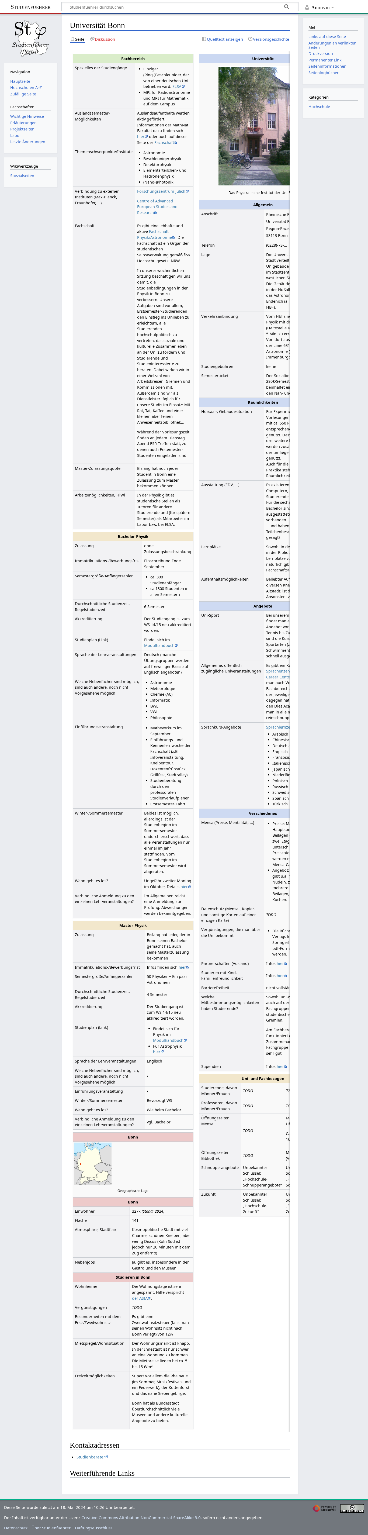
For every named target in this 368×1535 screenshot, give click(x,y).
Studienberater (91, 1457)
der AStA (140, 1298)
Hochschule (319, 106)
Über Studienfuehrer (51, 1527)
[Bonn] (80, 1164)
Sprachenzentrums (283, 671)
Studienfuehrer (31, 7)
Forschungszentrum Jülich (161, 191)
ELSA (176, 86)
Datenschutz (15, 1527)
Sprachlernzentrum (284, 727)
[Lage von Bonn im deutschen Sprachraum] (93, 1163)
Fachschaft (164, 142)
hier (140, 136)
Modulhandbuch (159, 645)
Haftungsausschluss (93, 1527)
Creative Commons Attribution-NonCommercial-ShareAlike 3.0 (141, 1517)
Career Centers (279, 676)
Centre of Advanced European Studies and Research (157, 206)
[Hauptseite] (30, 38)
